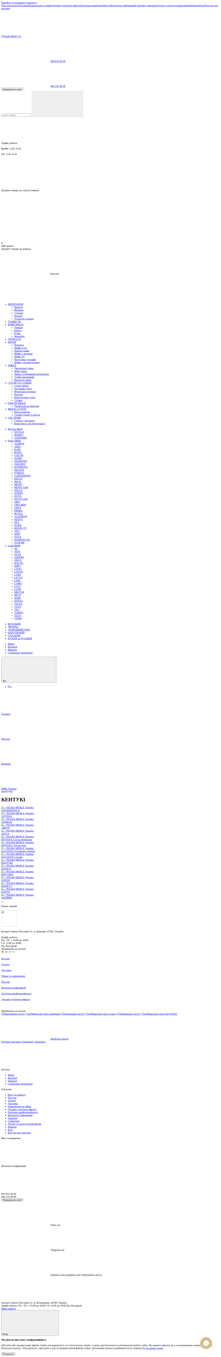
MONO (18, 484)
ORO (17, 502)
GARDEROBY (22, 475)
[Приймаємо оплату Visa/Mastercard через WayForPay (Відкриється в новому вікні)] (147, 1014)
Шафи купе (20, 348)
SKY (17, 522)
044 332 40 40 (57, 86)
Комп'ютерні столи (24, 397)
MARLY (18, 435)
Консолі (18, 394)
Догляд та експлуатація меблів (173, 5)
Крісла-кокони (22, 412)
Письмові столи (23, 388)
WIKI (17, 534)
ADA (17, 551)
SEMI (17, 598)
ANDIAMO (20, 437)
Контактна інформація (123, 5)
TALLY (18, 603)
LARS (17, 574)
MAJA (17, 481)
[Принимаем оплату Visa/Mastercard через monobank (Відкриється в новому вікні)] (30, 1014)
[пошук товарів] (57, 104)
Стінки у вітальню (24, 420)
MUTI (17, 595)
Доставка (23, 5)
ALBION (19, 443)
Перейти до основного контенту (19, 2)
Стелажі (18, 313)
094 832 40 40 (57, 61)
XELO (17, 615)
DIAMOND (20, 461)
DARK (18, 458)
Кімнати (12, 649)
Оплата (14, 5)
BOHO (18, 452)
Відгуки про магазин (19, 1132)
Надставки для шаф (25, 359)
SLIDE (18, 525)
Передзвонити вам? (12, 89)
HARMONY (21, 467)
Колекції (12, 646)
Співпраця (151, 5)
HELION (19, 470)
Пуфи (17, 333)
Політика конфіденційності (96, 5)
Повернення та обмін (40, 5)
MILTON (19, 592)
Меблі (11, 644)
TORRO (18, 612)
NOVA (18, 496)
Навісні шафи (21, 350)
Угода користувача (152, 1348)
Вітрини (18, 310)
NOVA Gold (20, 499)
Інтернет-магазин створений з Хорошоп (23, 1041)
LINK (17, 580)
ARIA (17, 446)
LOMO (18, 583)
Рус (10, 686)
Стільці (18, 400)
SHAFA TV (20, 528)
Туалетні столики (23, 318)
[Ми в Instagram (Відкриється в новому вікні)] (74, 33)
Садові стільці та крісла (27, 415)
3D (15, 548)
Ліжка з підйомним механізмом (31, 374)
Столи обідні (21, 385)
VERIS (18, 618)
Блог (201, 5)
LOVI (17, 586)
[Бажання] (110, 176)
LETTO (18, 577)
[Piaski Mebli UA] (9, 925)
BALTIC (19, 563)
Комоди (18, 307)
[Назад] (2, 901)
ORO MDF (20, 504)
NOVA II (19, 432)
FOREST (19, 472)
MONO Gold (21, 487)
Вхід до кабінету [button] (17, 1094)
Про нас (5, 5)
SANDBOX (20, 516)
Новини (194, 5)
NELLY (18, 490)
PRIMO (18, 510)
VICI (17, 531)
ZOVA (17, 536)
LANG (18, 569)
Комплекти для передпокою (29, 423)
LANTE (18, 571)
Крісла (18, 330)
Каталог (5, 958)
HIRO (17, 566)
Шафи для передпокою (26, 362)
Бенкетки (19, 336)
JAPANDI (19, 464)
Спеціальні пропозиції (20, 652)
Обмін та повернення (13, 976)
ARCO (18, 560)
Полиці (18, 315)
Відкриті (19, 345)
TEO (16, 609)
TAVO (17, 606)
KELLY (18, 478)
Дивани (18, 327)
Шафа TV (19, 356)
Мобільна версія (59, 1038)
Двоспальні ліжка (24, 368)
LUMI (17, 589)
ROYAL (18, 513)
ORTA (17, 507)
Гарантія (140, 5)
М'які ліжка (20, 371)
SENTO (18, 519)
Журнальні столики (25, 391)
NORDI (18, 493)
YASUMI (19, 542)
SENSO (18, 601)
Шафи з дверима (23, 353)
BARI (17, 449)
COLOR (18, 455)
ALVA (17, 554)
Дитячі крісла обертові (26, 406)
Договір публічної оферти (66, 5)
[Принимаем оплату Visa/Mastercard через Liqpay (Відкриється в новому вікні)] (88, 1014)
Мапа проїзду (8, 1308)
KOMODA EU (22, 539)
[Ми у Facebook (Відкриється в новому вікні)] (25, 33)
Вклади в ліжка (22, 380)
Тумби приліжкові (24, 377)
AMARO (19, 557)
